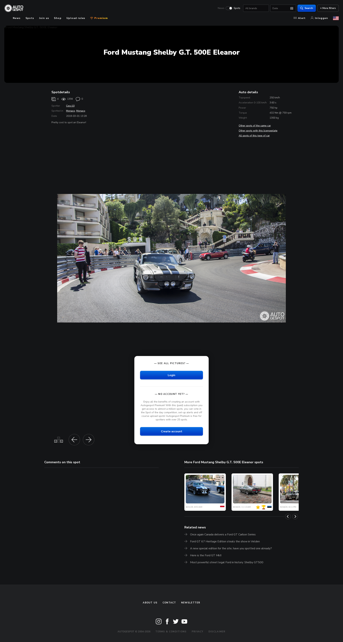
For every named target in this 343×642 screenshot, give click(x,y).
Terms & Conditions (171, 631)
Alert (302, 18)
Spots (237, 8)
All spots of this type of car (254, 135)
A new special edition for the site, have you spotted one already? (231, 548)
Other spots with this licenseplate (258, 130)
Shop (57, 18)
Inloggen (321, 18)
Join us (44, 18)
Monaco (70, 111)
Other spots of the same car (255, 125)
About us (150, 602)
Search (309, 8)
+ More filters (328, 8)
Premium (100, 18)
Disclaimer (216, 631)
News (221, 8)
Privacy (197, 631)
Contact (169, 602)
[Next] (295, 516)
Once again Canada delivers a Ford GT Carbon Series (223, 534)
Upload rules (75, 18)
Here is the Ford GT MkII (205, 555)
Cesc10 (70, 106)
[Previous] (288, 516)
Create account (171, 431)
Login (171, 375)
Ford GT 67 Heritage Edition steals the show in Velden (225, 541)
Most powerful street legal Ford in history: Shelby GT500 (226, 562)
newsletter (190, 602)
